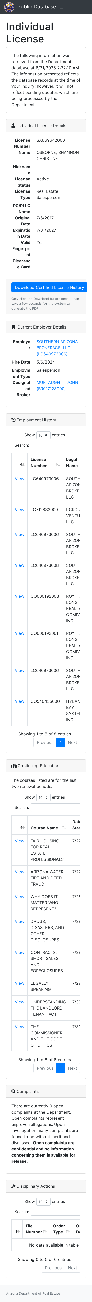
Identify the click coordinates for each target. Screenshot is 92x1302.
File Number (34, 1229)
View (19, 478)
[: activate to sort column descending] (20, 462)
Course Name (44, 827)
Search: (22, 445)
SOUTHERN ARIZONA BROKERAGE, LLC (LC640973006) (57, 347)
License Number (39, 462)
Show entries (44, 434)
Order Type (59, 1229)
